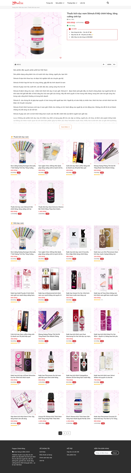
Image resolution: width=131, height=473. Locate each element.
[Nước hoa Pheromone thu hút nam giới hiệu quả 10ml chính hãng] (50, 361)
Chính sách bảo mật (45, 457)
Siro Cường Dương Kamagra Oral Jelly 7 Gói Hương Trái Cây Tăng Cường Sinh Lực (23, 168)
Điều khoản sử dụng (45, 455)
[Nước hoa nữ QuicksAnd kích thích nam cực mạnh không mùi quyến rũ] (50, 279)
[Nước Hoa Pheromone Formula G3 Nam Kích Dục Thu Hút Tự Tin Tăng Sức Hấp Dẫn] (106, 402)
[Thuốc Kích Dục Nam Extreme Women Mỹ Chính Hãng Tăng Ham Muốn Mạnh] (50, 192)
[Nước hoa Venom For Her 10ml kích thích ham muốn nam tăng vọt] (78, 279)
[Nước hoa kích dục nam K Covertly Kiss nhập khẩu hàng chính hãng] (78, 238)
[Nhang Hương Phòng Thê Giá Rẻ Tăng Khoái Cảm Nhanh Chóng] (106, 151)
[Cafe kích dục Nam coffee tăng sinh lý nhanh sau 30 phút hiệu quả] (78, 151)
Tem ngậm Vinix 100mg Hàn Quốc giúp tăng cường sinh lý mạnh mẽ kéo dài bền (50, 168)
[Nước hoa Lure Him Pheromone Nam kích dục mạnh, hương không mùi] (106, 238)
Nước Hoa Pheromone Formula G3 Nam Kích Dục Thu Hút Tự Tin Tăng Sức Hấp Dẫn (105, 418)
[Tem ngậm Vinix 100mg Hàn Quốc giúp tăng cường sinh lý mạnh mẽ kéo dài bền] (50, 151)
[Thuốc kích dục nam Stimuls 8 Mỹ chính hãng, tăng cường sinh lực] (38, 35)
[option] (38, 35)
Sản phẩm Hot (71, 455)
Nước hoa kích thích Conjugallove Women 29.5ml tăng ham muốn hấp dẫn (78, 377)
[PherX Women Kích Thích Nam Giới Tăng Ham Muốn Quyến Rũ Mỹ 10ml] (78, 402)
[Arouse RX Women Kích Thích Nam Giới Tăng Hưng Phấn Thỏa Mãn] (50, 402)
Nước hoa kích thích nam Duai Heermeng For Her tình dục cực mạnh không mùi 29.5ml (78, 336)
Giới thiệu (42, 452)
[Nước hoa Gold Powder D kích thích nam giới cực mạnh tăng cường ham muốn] (23, 279)
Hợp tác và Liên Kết (73, 452)
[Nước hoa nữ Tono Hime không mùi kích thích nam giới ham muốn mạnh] (106, 279)
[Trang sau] (69, 433)
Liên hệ (41, 460)
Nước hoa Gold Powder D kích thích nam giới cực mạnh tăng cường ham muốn (22, 295)
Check (115, 453)
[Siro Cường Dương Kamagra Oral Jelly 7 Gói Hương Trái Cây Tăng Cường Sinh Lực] (23, 151)
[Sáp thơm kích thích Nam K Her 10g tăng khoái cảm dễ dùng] (23, 402)
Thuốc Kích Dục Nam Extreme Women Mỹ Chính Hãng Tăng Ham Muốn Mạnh (50, 209)
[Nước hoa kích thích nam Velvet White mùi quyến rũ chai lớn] (106, 361)
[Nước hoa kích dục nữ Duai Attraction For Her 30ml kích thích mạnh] (23, 361)
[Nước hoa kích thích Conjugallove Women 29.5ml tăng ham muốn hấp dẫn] (78, 361)
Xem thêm (64, 127)
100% (109, 64)
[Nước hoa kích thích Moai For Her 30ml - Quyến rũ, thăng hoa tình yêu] (106, 320)
